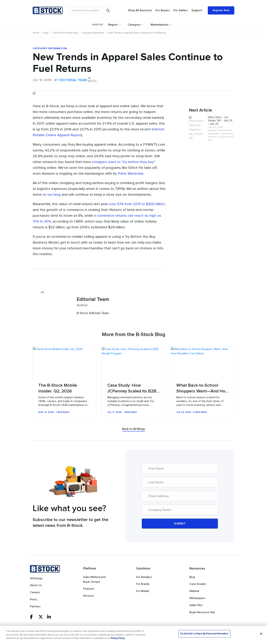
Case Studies (197, 584)
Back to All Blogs (133, 428)
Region (113, 24)
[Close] (261, 634)
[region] (133, 634)
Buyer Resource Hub (202, 612)
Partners (35, 606)
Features (88, 588)
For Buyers (162, 10)
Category (134, 24)
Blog (192, 577)
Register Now (221, 10)
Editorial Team (73, 80)
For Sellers (180, 10)
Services (88, 595)
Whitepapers (197, 598)
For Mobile (142, 591)
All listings (36, 578)
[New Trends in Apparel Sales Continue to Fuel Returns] (133, 92)
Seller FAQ (195, 605)
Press (33, 599)
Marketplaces (160, 24)
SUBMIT (180, 523)
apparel (212, 130)
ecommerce (225, 130)
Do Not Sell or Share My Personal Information (204, 633)
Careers (35, 592)
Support (196, 10)
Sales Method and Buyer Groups (94, 579)
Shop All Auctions (140, 10)
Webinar (194, 591)
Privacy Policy (118, 638)
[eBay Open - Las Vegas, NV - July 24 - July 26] (196, 127)
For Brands (142, 584)
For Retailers (144, 577)
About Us (36, 585)
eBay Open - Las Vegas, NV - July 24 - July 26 (220, 120)
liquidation (214, 133)
